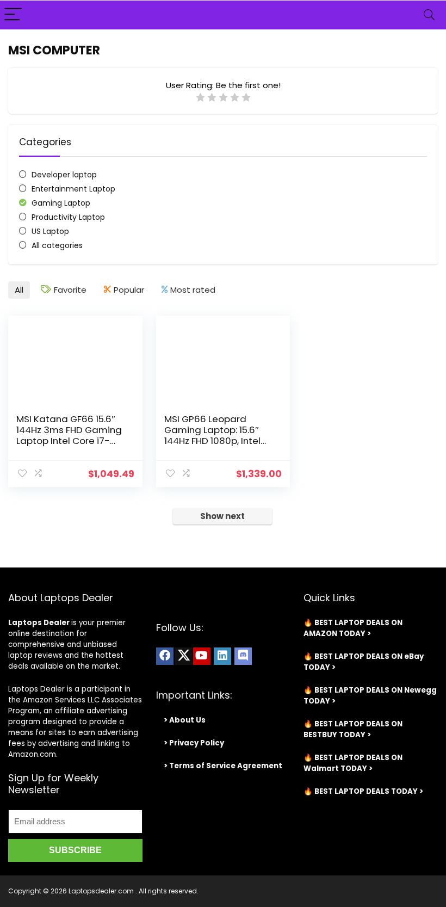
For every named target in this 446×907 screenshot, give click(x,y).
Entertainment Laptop (73, 188)
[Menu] (13, 15)
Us (200, 720)
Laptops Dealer (39, 623)
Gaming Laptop (61, 203)
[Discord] (243, 656)
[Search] (429, 15)
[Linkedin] (222, 656)
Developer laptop (64, 174)
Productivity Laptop (68, 217)
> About (179, 720)
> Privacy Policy (194, 743)
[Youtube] (201, 656)
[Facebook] (165, 656)
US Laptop (50, 231)
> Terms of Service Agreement (223, 766)
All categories (57, 245)
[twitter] (183, 656)
